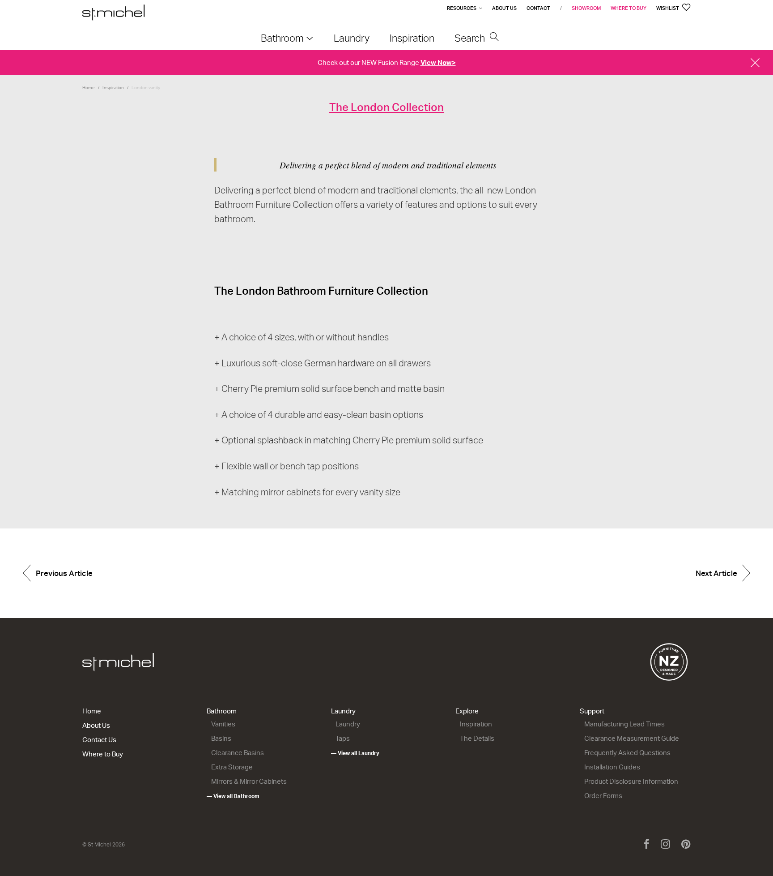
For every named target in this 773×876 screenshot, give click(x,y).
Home (88, 87)
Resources (461, 8)
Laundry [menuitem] (352, 38)
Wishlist (668, 8)
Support (592, 711)
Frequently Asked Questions (627, 752)
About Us (504, 8)
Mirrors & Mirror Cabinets (249, 781)
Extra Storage (232, 767)
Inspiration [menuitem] (412, 38)
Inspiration (113, 87)
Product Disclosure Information (631, 781)
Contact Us (99, 739)
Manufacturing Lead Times (624, 724)
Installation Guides (612, 767)
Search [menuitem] (470, 38)
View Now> (438, 62)
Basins (221, 738)
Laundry (343, 711)
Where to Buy (628, 8)
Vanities (223, 724)
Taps (343, 738)
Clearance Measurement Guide (631, 738)
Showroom (586, 8)
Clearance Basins (237, 752)
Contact (538, 8)
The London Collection (386, 107)
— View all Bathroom (233, 796)
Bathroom (222, 711)
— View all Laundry (355, 753)
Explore (467, 711)
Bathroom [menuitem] (282, 38)
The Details (477, 738)
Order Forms (603, 795)
